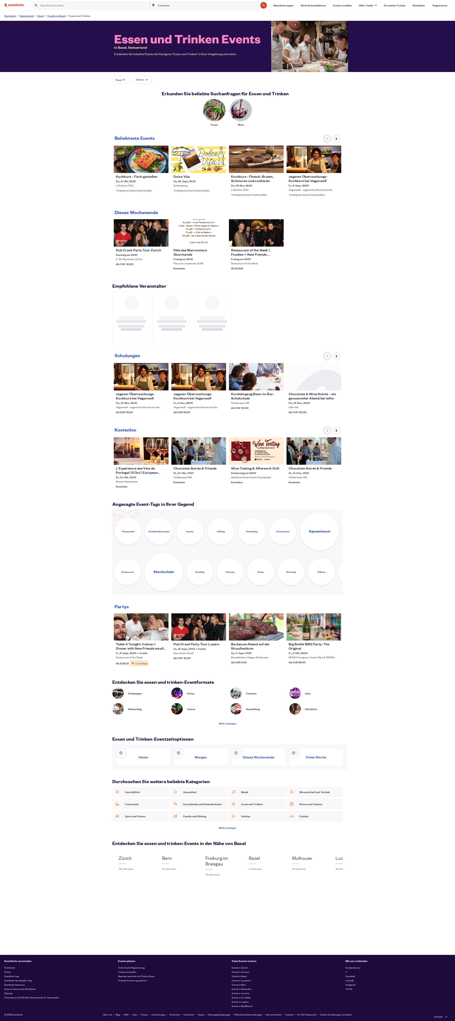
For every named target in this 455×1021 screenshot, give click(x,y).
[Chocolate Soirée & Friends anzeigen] (198, 451)
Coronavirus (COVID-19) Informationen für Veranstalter (31, 997)
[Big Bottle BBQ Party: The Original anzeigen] (314, 627)
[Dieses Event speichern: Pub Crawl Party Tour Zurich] (155, 241)
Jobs (134, 1014)
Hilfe (126, 1014)
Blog (118, 1014)
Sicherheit (175, 1014)
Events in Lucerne (241, 993)
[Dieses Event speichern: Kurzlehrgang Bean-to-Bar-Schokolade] (270, 385)
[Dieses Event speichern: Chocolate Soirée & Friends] (212, 459)
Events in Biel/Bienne (242, 1006)
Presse (144, 1014)
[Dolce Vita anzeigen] (198, 159)
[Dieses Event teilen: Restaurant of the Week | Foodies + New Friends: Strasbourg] (278, 241)
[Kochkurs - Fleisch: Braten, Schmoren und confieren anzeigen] (256, 159)
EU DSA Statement (306, 1014)
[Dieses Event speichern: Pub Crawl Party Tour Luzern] (212, 635)
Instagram (351, 984)
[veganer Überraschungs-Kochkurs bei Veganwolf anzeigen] (314, 159)
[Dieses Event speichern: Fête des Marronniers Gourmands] (212, 241)
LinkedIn (350, 980)
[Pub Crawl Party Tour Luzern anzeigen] (198, 627)
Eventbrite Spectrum (14, 984)
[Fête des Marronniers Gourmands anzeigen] (198, 233)
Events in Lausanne (241, 980)
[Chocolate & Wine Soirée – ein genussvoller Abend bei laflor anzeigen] (314, 376)
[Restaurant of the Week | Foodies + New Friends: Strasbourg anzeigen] (256, 233)
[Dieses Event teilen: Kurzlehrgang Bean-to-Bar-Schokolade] (278, 385)
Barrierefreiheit (274, 1014)
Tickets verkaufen (127, 972)
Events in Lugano (240, 1001)
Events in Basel (239, 976)
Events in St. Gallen (241, 997)
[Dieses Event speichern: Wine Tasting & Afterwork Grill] (270, 459)
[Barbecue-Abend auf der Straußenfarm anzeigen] (256, 627)
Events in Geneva (240, 972)
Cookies (289, 1014)
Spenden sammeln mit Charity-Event (136, 976)
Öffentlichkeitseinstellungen (248, 1014)
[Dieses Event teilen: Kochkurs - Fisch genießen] (163, 168)
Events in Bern (239, 984)
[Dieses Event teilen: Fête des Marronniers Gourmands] (221, 241)
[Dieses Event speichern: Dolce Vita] (212, 168)
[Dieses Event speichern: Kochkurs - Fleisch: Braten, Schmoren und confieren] (270, 168)
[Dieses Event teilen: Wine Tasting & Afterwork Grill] (278, 459)
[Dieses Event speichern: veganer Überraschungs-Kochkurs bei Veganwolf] (327, 168)
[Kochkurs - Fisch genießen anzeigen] (141, 159)
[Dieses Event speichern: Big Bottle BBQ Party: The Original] (327, 635)
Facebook (350, 976)
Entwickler (189, 1014)
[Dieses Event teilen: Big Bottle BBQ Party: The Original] (336, 635)
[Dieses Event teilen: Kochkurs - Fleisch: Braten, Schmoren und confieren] (278, 168)
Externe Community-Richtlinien (20, 989)
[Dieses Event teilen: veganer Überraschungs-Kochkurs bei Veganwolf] (336, 168)
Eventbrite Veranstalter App (18, 980)
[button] (367, 5)
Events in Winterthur (242, 989)
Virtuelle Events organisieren (132, 980)
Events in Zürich (240, 967)
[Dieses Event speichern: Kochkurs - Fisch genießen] (155, 168)
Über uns (107, 1014)
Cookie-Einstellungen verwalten (336, 1014)
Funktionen (9, 967)
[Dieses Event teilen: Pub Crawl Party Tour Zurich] (163, 241)
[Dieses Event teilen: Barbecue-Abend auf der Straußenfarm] (278, 635)
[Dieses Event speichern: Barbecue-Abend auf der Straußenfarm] (270, 635)
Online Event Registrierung (131, 967)
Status (201, 1014)
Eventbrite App (11, 976)
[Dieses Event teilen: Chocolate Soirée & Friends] (221, 459)
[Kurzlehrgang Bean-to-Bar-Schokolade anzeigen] (256, 376)
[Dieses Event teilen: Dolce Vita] (221, 168)
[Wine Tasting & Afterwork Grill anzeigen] (256, 451)
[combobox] (208, 5)
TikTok (349, 989)
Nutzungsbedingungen (219, 1014)
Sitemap (8, 993)
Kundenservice (353, 967)
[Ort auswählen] (153, 5)
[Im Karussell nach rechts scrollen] (336, 139)
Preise (7, 972)
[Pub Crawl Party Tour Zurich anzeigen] (141, 233)
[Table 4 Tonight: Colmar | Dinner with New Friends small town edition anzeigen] (141, 627)
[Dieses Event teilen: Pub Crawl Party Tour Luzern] (221, 635)
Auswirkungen (158, 1014)
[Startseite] (14, 5)
